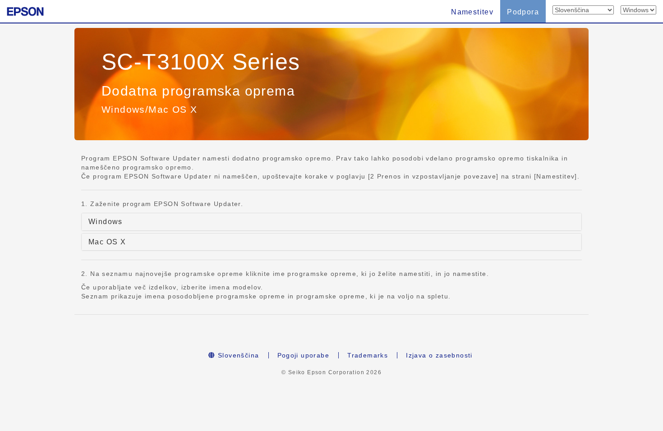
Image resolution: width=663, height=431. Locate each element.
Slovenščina (237, 355)
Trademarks (367, 355)
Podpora (523, 12)
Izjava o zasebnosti (439, 355)
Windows (105, 221)
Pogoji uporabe (303, 355)
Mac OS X (107, 242)
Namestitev (472, 12)
